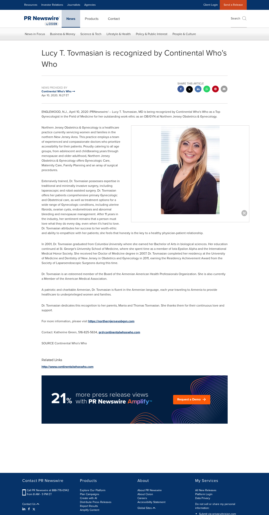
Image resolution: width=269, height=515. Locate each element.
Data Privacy (202, 498)
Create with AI (88, 498)
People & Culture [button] (184, 34)
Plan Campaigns (89, 494)
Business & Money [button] (62, 34)
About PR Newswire (149, 490)
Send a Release (233, 5)
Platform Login (203, 494)
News (70, 18)
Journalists (73, 5)
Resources (30, 5)
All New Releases (205, 490)
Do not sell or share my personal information (215, 506)
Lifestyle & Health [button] (119, 34)
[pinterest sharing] (215, 89)
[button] (190, 170)
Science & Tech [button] (90, 34)
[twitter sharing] (189, 90)
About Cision (145, 494)
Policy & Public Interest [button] (151, 34)
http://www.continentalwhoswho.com (68, 366)
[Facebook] (29, 509)
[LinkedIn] (24, 509)
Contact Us (29, 504)
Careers (142, 498)
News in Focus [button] (35, 34)
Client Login (210, 5)
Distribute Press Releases (95, 502)
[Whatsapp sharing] (206, 89)
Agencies (90, 5)
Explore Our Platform (92, 490)
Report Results (89, 506)
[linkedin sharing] (198, 89)
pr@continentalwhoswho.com (119, 332)
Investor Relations (52, 5)
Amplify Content (89, 510)
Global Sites (145, 508)
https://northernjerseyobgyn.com (111, 321)
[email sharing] (224, 89)
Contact (114, 18)
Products (91, 18)
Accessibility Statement (151, 502)
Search (235, 18)
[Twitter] (34, 509)
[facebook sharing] (180, 89)
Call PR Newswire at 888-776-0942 (48, 490)
